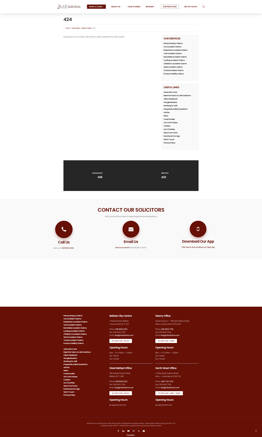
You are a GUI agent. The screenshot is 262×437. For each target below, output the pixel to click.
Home (68, 28)
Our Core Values (170, 122)
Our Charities (169, 129)
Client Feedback (170, 99)
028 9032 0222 (68, 248)
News (166, 115)
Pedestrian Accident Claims (175, 50)
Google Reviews (170, 102)
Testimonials (75, 28)
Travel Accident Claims (173, 70)
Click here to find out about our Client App (198, 247)
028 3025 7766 (167, 329)
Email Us (131, 241)
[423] (165, 175)
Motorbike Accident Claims (175, 57)
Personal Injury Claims (173, 43)
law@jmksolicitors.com (124, 335)
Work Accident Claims (173, 67)
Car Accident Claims (172, 46)
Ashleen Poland (86, 28)
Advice (166, 112)
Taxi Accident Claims (173, 53)
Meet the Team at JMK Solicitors (177, 95)
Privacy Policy (169, 142)
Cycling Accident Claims (174, 60)
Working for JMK (170, 105)
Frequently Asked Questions (175, 109)
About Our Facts (170, 132)
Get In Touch (169, 139)
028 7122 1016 (167, 381)
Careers (167, 126)
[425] (97, 175)
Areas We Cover (170, 92)
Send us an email (122, 247)
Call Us (64, 242)
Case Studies (169, 119)
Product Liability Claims (174, 73)
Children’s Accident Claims (175, 63)
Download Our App (172, 136)
